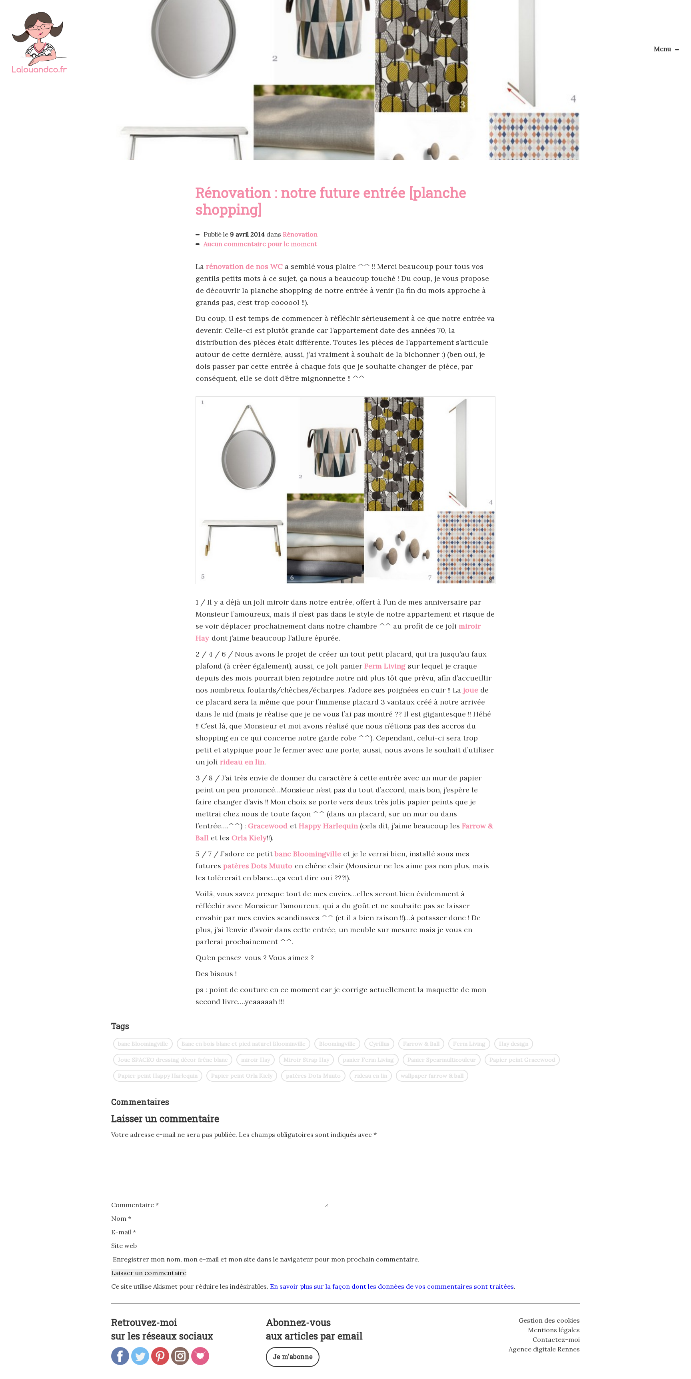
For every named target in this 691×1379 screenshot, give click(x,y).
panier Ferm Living (368, 1059)
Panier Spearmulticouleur (441, 1059)
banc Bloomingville (308, 853)
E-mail (123, 1232)
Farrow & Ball (421, 1043)
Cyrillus (379, 1043)
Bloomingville (337, 1043)
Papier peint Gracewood (522, 1059)
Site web (124, 1246)
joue (470, 689)
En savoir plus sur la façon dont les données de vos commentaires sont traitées (392, 1286)
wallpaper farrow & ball (432, 1075)
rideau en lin (242, 761)
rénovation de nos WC (244, 266)
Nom (121, 1218)
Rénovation (300, 234)
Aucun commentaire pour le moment (260, 244)
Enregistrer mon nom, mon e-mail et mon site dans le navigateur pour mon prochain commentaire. (266, 1259)
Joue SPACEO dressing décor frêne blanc (173, 1059)
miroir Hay (255, 1059)
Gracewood (268, 825)
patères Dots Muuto (257, 865)
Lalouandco (39, 46)
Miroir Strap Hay (306, 1059)
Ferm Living (384, 666)
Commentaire (135, 1205)
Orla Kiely (249, 837)
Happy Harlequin (328, 825)
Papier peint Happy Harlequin (158, 1075)
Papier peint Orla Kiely (241, 1075)
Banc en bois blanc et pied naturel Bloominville (244, 1043)
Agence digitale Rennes (544, 1349)
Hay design (513, 1043)
